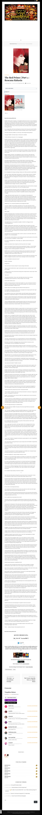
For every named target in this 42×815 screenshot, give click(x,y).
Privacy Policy (27, 813)
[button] (7, 94)
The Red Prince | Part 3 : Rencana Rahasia (6, 757)
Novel (14, 669)
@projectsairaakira (25, 663)
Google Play (29, 659)
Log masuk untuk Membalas (32, 705)
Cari (5, 800)
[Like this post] (5, 113)
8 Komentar (28, 83)
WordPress (23, 813)
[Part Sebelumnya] (2, 407)
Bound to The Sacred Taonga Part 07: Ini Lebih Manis (20, 793)
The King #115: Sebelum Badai (16, 785)
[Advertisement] (21, 31)
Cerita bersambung (8, 669)
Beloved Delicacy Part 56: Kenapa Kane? (19, 787)
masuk (10, 694)
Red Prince (7, 74)
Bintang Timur (8, 83)
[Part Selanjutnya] (39, 407)
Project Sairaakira (29, 666)
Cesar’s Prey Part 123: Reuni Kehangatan (19, 795)
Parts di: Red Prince (9, 88)
